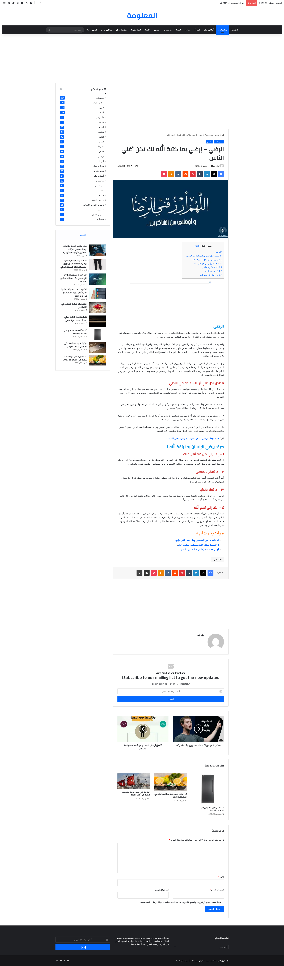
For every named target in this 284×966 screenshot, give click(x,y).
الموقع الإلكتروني (162, 889)
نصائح (187, 30)
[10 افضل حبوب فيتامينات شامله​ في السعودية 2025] (170, 782)
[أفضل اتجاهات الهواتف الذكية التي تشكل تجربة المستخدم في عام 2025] (97, 293)
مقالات (101, 132)
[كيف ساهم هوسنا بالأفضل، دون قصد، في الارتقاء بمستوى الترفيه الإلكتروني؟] (97, 250)
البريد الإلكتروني (217, 889)
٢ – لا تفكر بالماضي (212, 267)
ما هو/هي (100, 117)
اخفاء (197, 246)
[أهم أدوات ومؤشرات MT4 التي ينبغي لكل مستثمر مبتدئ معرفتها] (97, 279)
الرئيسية (234, 30)
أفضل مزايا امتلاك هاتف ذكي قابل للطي (74, 305)
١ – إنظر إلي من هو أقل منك (208, 263)
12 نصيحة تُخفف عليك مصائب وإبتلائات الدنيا (198, 544)
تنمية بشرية (136, 30)
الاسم (221, 877)
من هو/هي (99, 185)
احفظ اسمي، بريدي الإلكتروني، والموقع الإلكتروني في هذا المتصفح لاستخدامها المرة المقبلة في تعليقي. (180, 902)
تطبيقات (100, 146)
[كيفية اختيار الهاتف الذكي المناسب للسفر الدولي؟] (97, 347)
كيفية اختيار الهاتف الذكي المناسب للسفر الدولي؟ (75, 345)
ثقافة (101, 190)
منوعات (100, 219)
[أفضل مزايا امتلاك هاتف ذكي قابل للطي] (97, 307)
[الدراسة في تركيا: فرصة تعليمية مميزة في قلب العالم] (133, 781)
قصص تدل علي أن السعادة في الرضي (204, 255)
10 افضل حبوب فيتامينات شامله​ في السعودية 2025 (170, 795)
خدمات (101, 195)
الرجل (101, 161)
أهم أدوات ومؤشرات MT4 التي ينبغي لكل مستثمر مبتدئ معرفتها (218, 3)
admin (216, 166)
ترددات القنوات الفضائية (93, 205)
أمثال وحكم (209, 30)
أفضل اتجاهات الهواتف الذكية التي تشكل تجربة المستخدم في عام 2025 (74, 293)
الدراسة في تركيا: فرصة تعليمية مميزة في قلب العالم (136, 793)
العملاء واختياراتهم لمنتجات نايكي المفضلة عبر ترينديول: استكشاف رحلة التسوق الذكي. (73, 264)
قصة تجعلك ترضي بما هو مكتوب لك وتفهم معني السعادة (192, 438)
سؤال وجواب (106, 30)
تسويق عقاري (98, 214)
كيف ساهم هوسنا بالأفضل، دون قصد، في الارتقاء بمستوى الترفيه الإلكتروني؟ (75, 249)
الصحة (178, 30)
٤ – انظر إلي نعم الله (211, 275)
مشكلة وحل (121, 30)
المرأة (197, 30)
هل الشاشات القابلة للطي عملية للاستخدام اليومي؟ (75, 318)
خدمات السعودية (96, 200)
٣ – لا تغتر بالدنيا (213, 271)
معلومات (223, 30)
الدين (94, 30)
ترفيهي (101, 156)
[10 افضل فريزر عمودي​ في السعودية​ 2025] (207, 789)
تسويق (101, 209)
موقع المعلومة (182, 960)
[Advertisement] (142, 58)
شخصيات (168, 30)
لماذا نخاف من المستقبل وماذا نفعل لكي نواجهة (197, 540)
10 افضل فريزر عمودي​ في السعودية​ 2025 (212, 809)
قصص (157, 30)
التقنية (147, 30)
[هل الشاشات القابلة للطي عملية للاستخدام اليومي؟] (97, 321)
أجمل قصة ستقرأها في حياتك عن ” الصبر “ (199, 549)
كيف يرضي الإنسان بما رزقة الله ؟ (206, 259)
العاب (101, 141)
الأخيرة (83, 235)
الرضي (218, 252)
